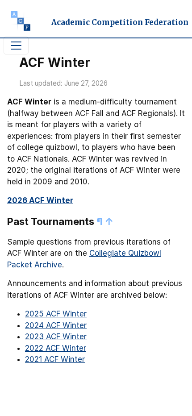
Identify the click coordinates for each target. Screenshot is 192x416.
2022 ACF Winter (55, 348)
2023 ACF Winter (56, 336)
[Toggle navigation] (16, 45)
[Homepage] (17, 23)
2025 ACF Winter (56, 313)
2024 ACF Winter (56, 325)
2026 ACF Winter (40, 200)
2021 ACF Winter (55, 359)
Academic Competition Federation (119, 22)
